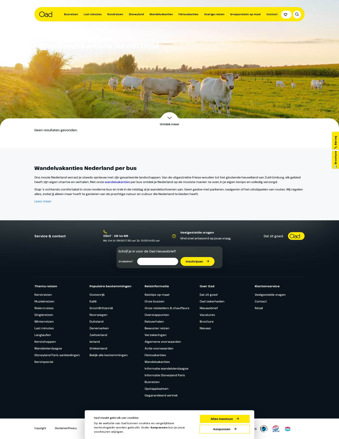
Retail (259, 308)
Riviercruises (44, 308)
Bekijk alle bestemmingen (109, 355)
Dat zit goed (209, 295)
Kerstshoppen (45, 342)
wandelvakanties (117, 182)
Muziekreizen (44, 301)
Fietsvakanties (188, 14)
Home (63, 28)
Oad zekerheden (212, 301)
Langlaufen (42, 335)
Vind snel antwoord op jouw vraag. (205, 238)
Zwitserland (98, 335)
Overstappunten (157, 315)
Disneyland (136, 14)
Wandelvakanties (161, 14)
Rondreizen (115, 14)
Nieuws (205, 328)
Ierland (95, 342)
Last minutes (93, 14)
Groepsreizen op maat (245, 14)
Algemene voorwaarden (163, 342)
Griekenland (98, 348)
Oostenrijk (97, 295)
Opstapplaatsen (156, 389)
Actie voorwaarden (159, 348)
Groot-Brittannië (101, 308)
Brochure (207, 321)
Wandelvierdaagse (48, 348)
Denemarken (99, 328)
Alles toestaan (222, 419)
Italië (93, 301)
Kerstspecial (43, 362)
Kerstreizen (43, 295)
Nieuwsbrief (209, 308)
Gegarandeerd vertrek (161, 395)
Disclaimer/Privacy (66, 428)
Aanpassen (221, 429)
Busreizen (71, 14)
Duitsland (96, 321)
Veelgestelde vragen (270, 295)
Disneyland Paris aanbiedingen (57, 355)
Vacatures (207, 315)
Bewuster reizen (157, 328)
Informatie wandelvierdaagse (166, 368)
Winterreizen (44, 321)
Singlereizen (43, 315)
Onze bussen (154, 301)
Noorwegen (98, 315)
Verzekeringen (155, 335)
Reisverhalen (154, 321)
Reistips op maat (157, 295)
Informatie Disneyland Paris (165, 375)
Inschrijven (194, 261)
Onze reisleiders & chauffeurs (167, 308)
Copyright (40, 428)
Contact (272, 14)
